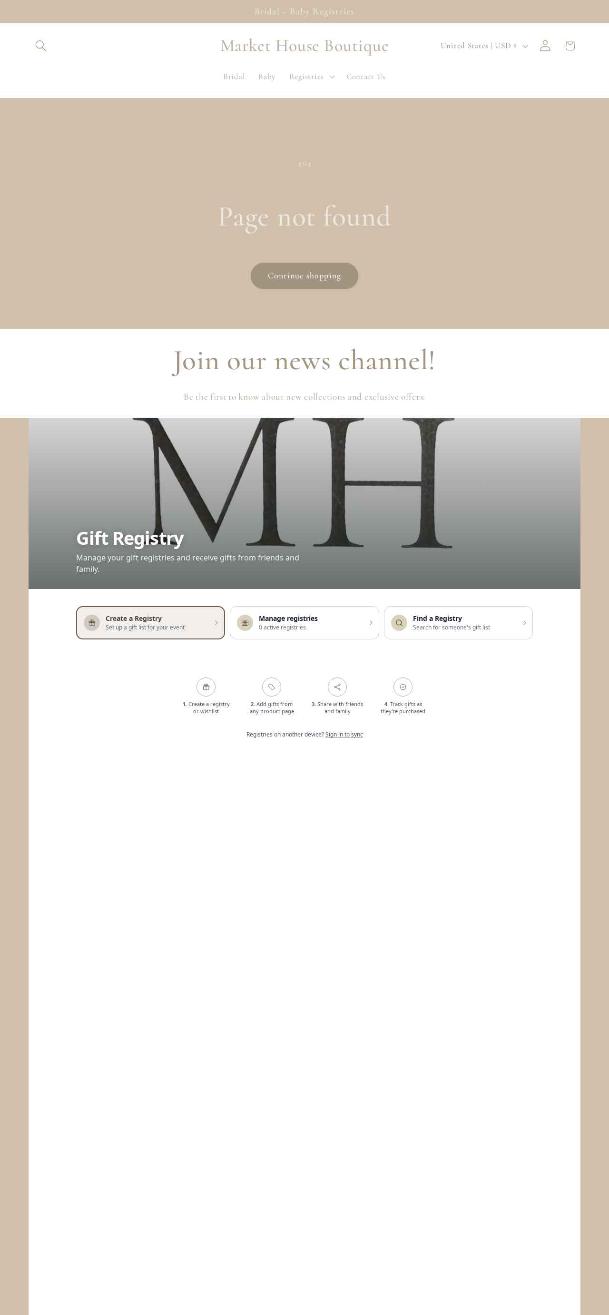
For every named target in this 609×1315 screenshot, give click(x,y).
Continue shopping (304, 275)
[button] (41, 46)
